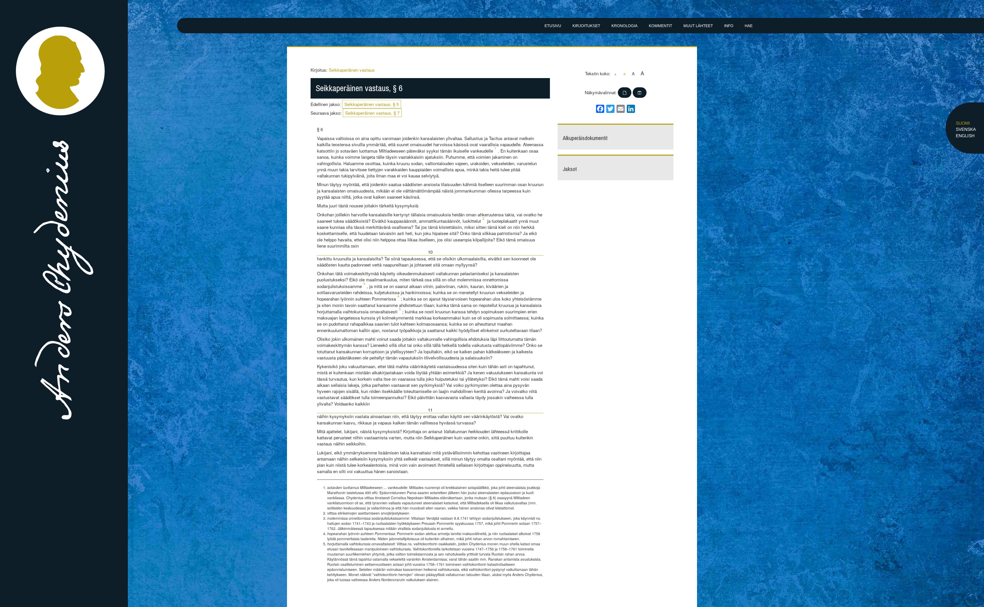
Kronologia (624, 26)
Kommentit (660, 26)
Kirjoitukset (586, 26)
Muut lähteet (698, 26)
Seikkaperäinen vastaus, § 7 (372, 113)
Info (728, 26)
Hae (749, 26)
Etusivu (553, 26)
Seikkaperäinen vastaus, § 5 (371, 104)
